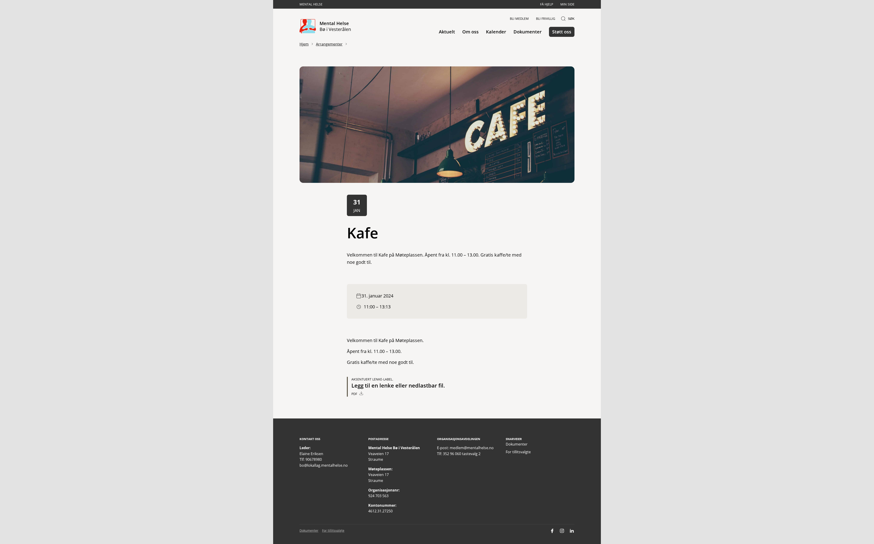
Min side (567, 4)
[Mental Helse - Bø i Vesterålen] (308, 26)
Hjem (304, 44)
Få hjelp (546, 4)
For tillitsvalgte (518, 451)
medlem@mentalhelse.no (472, 447)
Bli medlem (519, 18)
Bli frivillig (545, 18)
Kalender (496, 32)
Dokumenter (527, 32)
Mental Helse (311, 4)
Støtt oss (561, 32)
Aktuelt (447, 32)
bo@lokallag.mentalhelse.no (324, 465)
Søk (571, 18)
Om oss (470, 32)
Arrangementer (329, 44)
